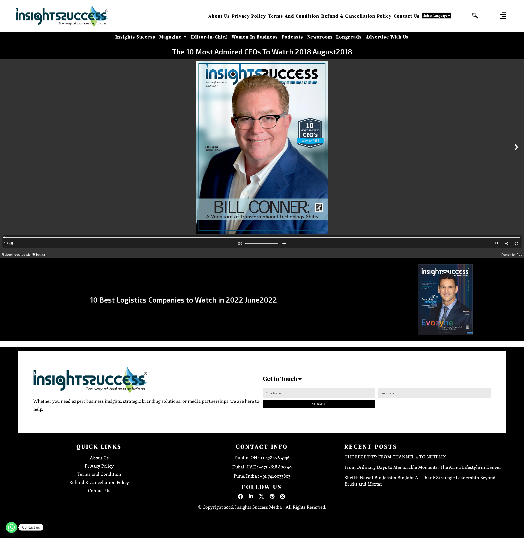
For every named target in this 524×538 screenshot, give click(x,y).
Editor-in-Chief (209, 37)
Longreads (349, 37)
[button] (474, 16)
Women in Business (255, 37)
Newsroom (319, 37)
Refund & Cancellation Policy (356, 16)
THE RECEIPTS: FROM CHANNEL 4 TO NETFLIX (395, 457)
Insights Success (135, 37)
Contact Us (407, 16)
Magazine (170, 37)
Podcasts (292, 37)
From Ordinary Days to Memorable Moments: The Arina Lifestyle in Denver (422, 467)
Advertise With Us (387, 37)
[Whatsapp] (11, 527)
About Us (219, 16)
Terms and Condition (294, 16)
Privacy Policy (249, 16)
